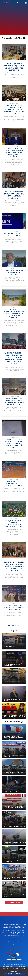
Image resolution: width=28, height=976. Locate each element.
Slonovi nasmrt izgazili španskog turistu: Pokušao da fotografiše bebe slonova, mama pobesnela (14, 566)
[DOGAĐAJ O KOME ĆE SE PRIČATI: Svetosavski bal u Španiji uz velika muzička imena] (14, 180)
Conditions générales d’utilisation (14, 941)
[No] (26, 971)
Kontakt (14, 944)
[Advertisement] (14, 20)
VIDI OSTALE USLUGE (14, 902)
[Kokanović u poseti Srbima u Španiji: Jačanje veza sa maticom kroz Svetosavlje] (14, 52)
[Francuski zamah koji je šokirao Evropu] (14, 221)
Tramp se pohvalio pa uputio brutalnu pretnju (14, 272)
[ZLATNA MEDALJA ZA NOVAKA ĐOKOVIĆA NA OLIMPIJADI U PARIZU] (14, 469)
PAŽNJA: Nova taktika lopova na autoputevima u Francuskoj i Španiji (14, 524)
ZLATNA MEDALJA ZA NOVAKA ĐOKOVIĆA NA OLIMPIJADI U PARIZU (14, 483)
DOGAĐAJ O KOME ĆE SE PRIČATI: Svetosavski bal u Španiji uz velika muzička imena (14, 195)
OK (5, 973)
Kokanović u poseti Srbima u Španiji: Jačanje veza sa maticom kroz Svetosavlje (14, 67)
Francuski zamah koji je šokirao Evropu (14, 234)
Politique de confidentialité (14, 939)
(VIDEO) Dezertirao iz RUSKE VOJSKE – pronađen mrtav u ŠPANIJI (14, 607)
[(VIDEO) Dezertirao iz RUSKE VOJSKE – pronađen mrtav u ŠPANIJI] (14, 593)
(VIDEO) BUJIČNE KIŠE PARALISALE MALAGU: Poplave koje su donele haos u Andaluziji (14, 401)
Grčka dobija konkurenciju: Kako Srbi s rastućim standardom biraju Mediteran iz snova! (14, 314)
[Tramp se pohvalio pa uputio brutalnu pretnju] (14, 258)
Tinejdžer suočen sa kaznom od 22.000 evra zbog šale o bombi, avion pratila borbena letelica (14, 444)
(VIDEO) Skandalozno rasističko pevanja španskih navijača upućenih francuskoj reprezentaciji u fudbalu (14, 358)
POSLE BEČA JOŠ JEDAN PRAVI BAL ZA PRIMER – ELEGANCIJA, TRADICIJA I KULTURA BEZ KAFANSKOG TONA (14, 109)
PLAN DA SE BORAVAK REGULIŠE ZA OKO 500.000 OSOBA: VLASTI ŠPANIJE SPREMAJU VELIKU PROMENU (14, 153)
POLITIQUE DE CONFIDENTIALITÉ (16, 973)
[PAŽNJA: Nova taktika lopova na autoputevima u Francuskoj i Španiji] (14, 509)
